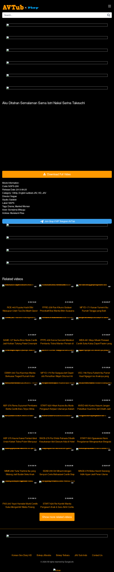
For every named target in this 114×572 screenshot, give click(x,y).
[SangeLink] (21, 7)
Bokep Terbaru (63, 555)
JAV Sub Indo (81, 555)
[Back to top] (106, 563)
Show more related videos (57, 517)
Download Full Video (58, 174)
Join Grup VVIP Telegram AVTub (60, 221)
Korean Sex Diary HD (22, 555)
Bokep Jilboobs (44, 555)
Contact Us (97, 555)
